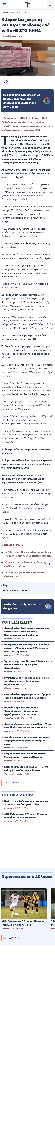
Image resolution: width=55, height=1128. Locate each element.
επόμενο (49, 564)
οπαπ (24, 590)
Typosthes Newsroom (12, 36)
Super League (10, 590)
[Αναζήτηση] (50, 4)
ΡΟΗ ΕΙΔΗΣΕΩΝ (16, 622)
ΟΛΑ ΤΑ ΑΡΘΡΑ (10, 782)
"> (21, 101)
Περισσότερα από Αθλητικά (27, 876)
